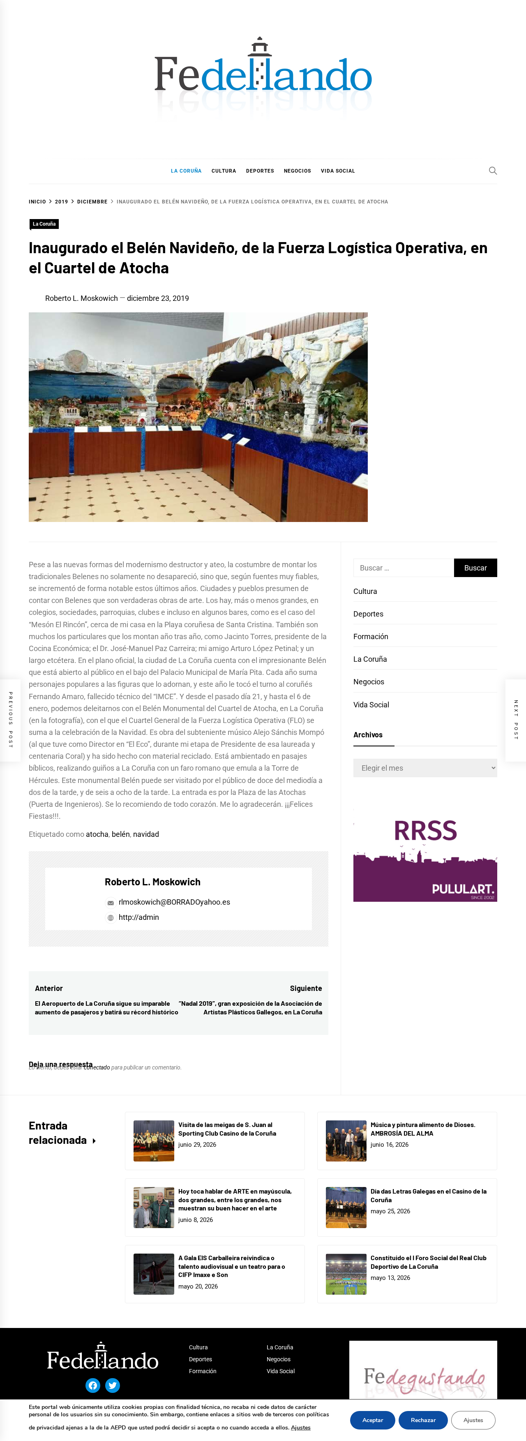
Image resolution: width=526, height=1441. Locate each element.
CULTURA (224, 171)
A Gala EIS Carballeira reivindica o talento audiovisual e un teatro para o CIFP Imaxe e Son (231, 1266)
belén (121, 834)
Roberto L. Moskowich (81, 298)
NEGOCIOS (297, 171)
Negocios (368, 681)
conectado (97, 1067)
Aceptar (372, 1420)
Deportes (368, 614)
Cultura (365, 591)
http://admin (138, 917)
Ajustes (301, 1428)
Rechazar (423, 1420)
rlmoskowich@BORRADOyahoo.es (174, 902)
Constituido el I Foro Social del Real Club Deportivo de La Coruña (429, 1262)
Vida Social (371, 704)
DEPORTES (260, 171)
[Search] (493, 170)
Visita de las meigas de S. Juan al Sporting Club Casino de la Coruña (227, 1128)
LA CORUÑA (186, 171)
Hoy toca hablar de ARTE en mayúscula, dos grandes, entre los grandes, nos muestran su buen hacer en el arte (235, 1199)
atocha (97, 834)
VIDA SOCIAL (338, 171)
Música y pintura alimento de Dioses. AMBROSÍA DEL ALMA (423, 1128)
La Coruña (44, 224)
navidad (146, 834)
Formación (370, 636)
